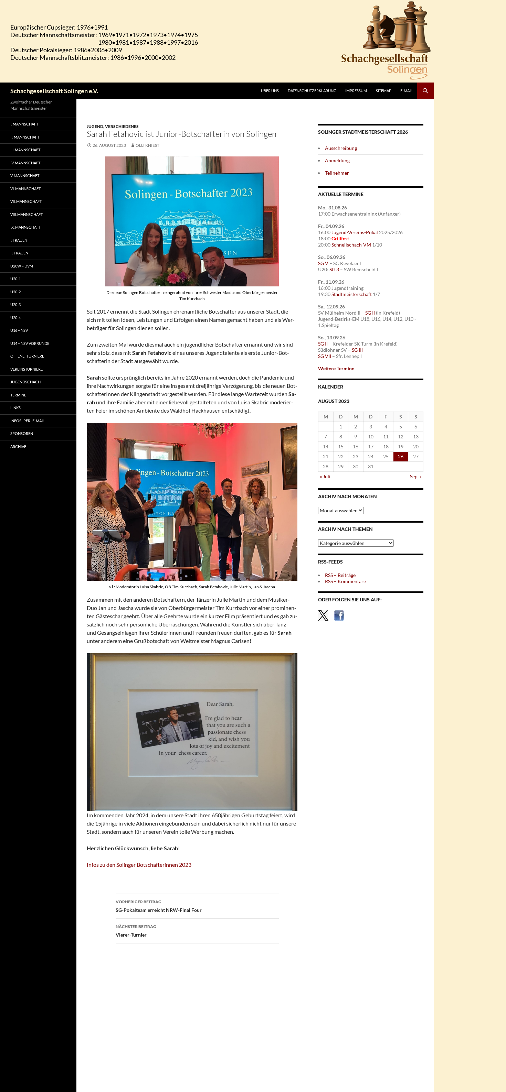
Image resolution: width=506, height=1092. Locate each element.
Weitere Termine (336, 368)
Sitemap (383, 90)
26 (400, 456)
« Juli (325, 476)
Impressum (356, 90)
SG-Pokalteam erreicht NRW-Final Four (159, 906)
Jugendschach (25, 382)
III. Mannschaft (25, 150)
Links (15, 407)
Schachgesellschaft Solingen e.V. (54, 91)
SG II (370, 313)
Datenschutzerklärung (312, 90)
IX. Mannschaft (25, 227)
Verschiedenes (122, 126)
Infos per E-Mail (27, 420)
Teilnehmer (337, 173)
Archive (18, 446)
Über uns (270, 90)
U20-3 (15, 304)
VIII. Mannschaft (26, 214)
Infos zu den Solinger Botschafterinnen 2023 (139, 864)
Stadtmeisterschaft (351, 294)
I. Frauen (18, 240)
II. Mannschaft (24, 137)
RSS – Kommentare (345, 581)
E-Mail (406, 90)
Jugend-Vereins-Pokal (354, 232)
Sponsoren (21, 433)
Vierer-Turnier (136, 931)
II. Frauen (19, 253)
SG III (357, 350)
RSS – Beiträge (340, 575)
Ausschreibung (341, 148)
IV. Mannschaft (25, 163)
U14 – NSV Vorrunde (29, 343)
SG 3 (334, 269)
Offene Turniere (27, 356)
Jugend (95, 126)
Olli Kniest (147, 145)
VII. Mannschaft (26, 201)
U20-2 (15, 292)
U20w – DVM (21, 266)
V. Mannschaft (24, 175)
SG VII (324, 356)
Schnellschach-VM (351, 245)
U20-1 (15, 278)
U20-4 (15, 317)
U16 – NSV (19, 330)
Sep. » (416, 476)
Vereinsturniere (26, 369)
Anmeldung (337, 160)
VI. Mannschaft (25, 188)
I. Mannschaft (24, 124)
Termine (18, 395)
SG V (323, 263)
